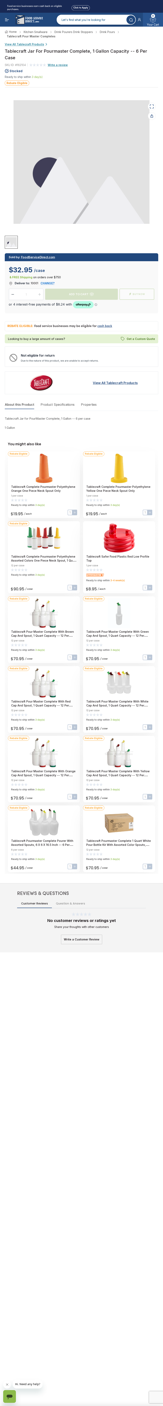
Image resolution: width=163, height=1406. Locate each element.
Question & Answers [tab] (70, 903)
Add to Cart (78, 294)
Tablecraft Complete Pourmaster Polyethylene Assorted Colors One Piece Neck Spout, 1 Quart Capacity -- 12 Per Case (44, 560)
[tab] (11, 242)
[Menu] (7, 19)
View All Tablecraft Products (24, 44)
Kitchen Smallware (36, 32)
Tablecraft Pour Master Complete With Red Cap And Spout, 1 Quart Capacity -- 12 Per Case (41, 705)
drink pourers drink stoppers (73, 32)
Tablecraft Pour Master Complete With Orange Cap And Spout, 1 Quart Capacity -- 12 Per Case (43, 775)
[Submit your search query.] (130, 19)
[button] (139, 20)
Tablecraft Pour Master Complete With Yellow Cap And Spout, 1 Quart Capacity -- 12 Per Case (118, 775)
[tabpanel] (81, 423)
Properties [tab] (89, 405)
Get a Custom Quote (141, 339)
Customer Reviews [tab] (34, 903)
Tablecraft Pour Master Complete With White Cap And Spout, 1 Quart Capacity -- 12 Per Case (117, 705)
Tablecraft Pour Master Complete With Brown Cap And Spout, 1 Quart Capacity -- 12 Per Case (42, 635)
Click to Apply (80, 7)
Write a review (58, 65)
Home (13, 31)
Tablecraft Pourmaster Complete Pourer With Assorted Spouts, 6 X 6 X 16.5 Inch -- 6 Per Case (42, 844)
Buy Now (139, 294)
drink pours (107, 32)
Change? (47, 283)
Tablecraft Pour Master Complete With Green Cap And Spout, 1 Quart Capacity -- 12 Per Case (117, 635)
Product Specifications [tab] (58, 405)
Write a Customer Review (81, 939)
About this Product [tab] (19, 405)
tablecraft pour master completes (31, 36)
